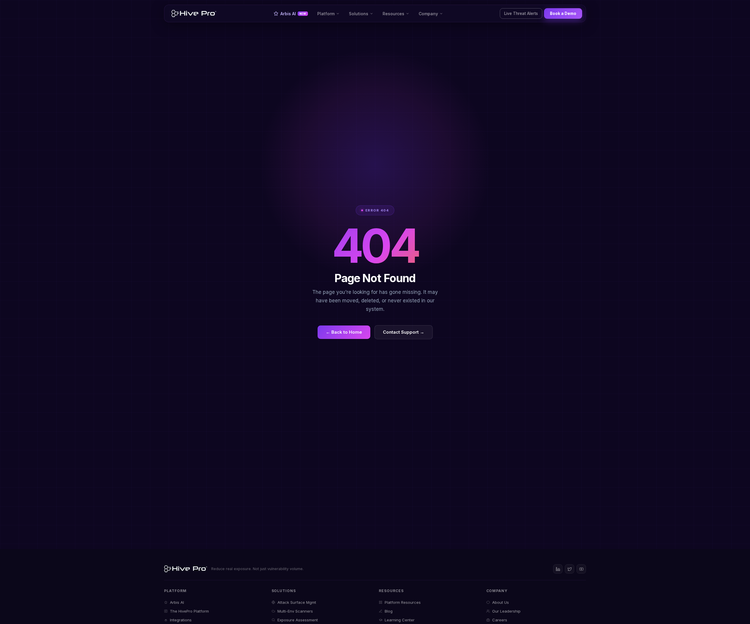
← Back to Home (344, 332)
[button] (328, 13)
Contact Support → (403, 332)
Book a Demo (563, 13)
